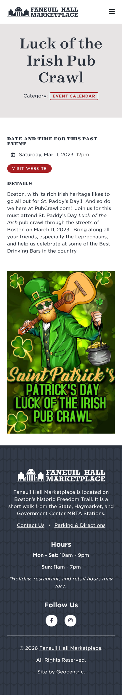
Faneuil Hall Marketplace (70, 648)
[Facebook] (51, 620)
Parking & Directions (79, 525)
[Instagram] (70, 620)
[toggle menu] (112, 11)
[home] (42, 11)
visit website (29, 168)
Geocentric (70, 672)
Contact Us (30, 525)
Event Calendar (74, 96)
